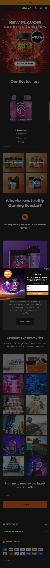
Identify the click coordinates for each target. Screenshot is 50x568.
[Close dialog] (46, 269)
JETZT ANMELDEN (37, 293)
